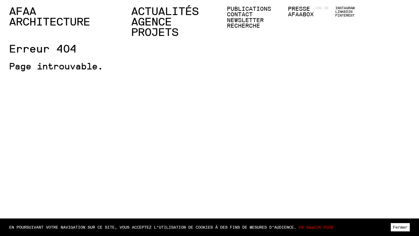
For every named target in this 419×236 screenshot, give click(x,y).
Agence (151, 22)
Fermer (400, 227)
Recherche (243, 26)
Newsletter (245, 20)
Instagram (345, 8)
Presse (299, 9)
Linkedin (343, 12)
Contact (240, 14)
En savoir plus (316, 227)
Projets (155, 32)
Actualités (165, 11)
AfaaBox (301, 14)
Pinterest (345, 15)
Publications (249, 9)
